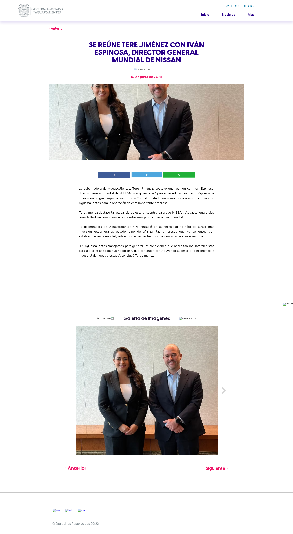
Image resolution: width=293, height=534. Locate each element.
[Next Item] (224, 390)
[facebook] (56, 512)
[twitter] (68, 512)
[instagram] (81, 512)
